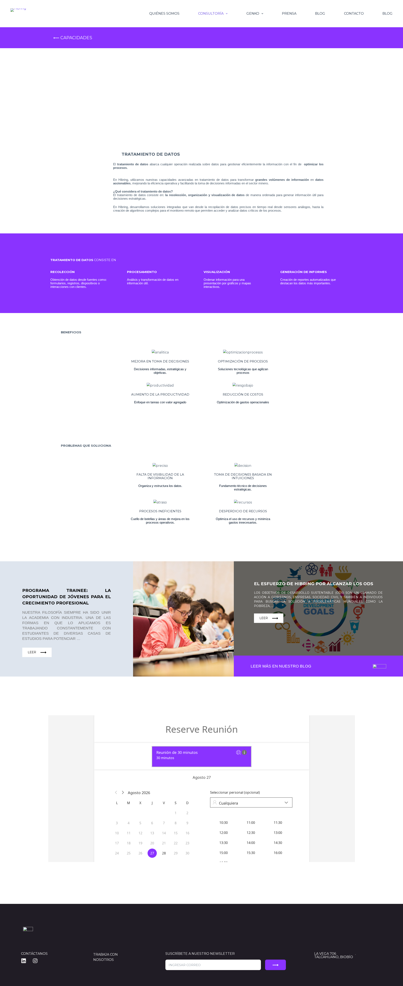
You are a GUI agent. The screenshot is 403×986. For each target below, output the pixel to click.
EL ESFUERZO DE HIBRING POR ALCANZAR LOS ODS (313, 583)
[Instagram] (38, 960)
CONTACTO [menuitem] (354, 14)
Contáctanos (34, 954)
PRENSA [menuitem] (289, 14)
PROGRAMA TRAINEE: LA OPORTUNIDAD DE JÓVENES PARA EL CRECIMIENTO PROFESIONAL (66, 597)
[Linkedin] (26, 960)
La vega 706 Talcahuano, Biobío (333, 955)
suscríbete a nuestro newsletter (200, 954)
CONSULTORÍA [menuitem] (211, 14)
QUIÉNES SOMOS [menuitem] (164, 14)
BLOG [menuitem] (320, 14)
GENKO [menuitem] (252, 14)
